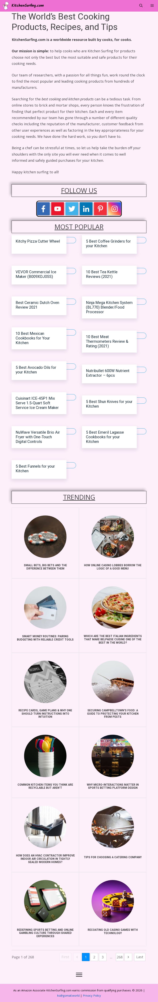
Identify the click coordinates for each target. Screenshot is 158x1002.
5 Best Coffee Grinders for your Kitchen (108, 244)
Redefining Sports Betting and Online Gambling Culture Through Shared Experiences (45, 933)
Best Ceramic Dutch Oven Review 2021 (37, 305)
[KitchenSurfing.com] (7, 6)
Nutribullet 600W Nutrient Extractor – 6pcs (107, 373)
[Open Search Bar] (140, 6)
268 (120, 957)
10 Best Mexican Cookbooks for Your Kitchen (33, 338)
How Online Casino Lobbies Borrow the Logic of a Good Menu (112, 567)
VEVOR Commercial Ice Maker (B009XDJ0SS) (36, 274)
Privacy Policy (92, 995)
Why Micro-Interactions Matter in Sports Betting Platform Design (113, 786)
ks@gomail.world (68, 995)
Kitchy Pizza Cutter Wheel (38, 241)
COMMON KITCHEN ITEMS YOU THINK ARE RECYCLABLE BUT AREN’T (45, 786)
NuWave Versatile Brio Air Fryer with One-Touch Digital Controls (38, 437)
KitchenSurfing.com (28, 6)
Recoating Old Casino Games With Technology (113, 931)
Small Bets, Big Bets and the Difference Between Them (45, 567)
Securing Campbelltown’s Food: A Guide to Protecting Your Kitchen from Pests (113, 713)
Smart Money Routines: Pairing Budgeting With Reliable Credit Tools (45, 638)
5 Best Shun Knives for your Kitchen (109, 404)
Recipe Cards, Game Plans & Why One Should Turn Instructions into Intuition (45, 713)
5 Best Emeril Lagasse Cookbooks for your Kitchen (105, 437)
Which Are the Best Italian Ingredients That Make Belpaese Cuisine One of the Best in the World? (113, 639)
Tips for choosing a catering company (113, 857)
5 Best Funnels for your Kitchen (35, 469)
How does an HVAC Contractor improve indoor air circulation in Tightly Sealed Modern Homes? (45, 859)
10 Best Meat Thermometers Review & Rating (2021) (107, 341)
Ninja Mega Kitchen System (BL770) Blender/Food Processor (109, 307)
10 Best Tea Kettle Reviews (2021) (102, 274)
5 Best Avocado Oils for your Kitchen (36, 370)
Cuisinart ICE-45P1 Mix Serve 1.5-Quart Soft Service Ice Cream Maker (37, 403)
